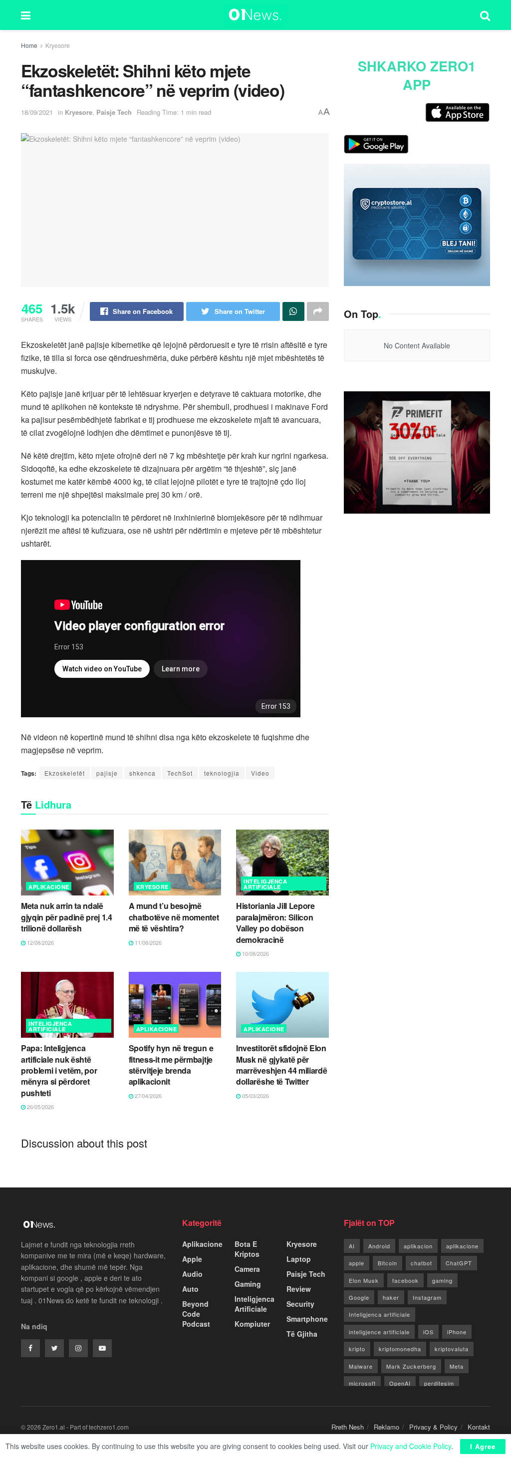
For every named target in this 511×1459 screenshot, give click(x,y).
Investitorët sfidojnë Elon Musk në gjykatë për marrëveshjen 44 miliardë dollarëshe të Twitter (281, 1064)
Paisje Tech (114, 112)
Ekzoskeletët (64, 773)
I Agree (483, 1446)
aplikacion (418, 1246)
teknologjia (222, 773)
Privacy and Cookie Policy (410, 1446)
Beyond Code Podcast (196, 1314)
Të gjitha (301, 1334)
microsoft (362, 1383)
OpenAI (400, 1383)
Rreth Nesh (347, 1427)
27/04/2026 (147, 1096)
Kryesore (57, 45)
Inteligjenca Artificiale (265, 883)
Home (29, 45)
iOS (428, 1332)
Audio (192, 1274)
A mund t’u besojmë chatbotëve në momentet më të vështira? (174, 917)
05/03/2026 (255, 1096)
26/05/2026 (39, 1107)
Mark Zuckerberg (411, 1366)
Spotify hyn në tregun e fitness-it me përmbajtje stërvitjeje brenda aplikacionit (171, 1064)
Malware (361, 1366)
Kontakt (479, 1427)
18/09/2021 (37, 112)
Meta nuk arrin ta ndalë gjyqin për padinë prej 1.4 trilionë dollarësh (66, 917)
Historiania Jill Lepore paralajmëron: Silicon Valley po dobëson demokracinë (275, 922)
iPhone (457, 1332)
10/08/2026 (255, 953)
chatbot (421, 1263)
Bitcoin (387, 1263)
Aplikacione (48, 886)
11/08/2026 (147, 942)
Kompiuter (252, 1324)
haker (391, 1297)
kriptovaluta (452, 1349)
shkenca (142, 773)
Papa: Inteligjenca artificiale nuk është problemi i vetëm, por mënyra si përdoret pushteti (59, 1070)
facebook (405, 1280)
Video (260, 773)
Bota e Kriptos (247, 1249)
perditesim (439, 1383)
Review (298, 1289)
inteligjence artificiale (379, 1332)
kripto (357, 1349)
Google (359, 1297)
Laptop (298, 1259)
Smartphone (307, 1319)
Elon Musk (364, 1280)
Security (300, 1304)
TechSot (180, 773)
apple (356, 1263)
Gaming (248, 1284)
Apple (192, 1259)
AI (352, 1246)
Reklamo (386, 1427)
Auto (190, 1289)
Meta (457, 1366)
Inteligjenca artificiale (379, 1314)
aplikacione (462, 1246)
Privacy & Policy (433, 1427)
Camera (247, 1269)
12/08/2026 (39, 942)
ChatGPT (459, 1263)
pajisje (107, 773)
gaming (442, 1280)
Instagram (427, 1297)
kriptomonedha (400, 1349)
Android (379, 1246)
